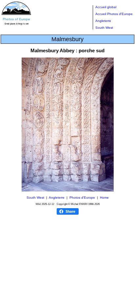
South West (104, 27)
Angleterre (103, 21)
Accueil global (105, 7)
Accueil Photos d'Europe (114, 14)
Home (104, 197)
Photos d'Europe (82, 197)
